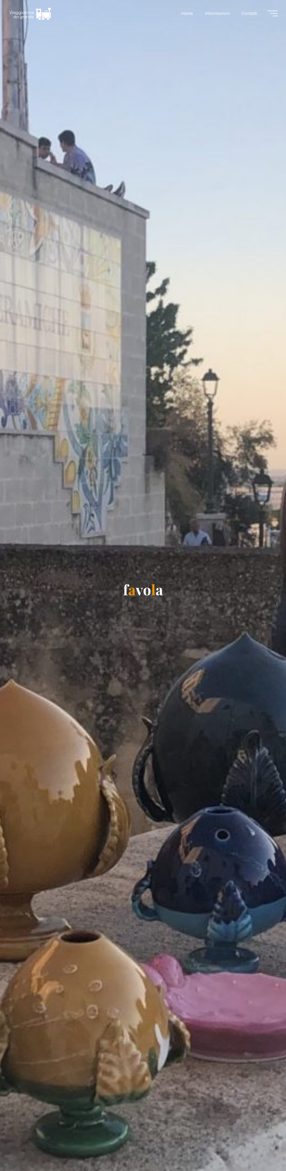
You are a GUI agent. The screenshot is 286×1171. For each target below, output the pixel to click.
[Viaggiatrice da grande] (30, 13)
